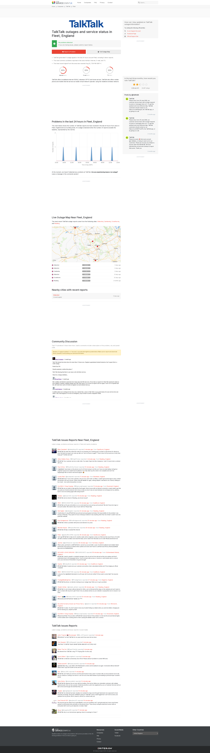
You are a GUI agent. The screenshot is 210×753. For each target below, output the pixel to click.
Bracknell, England (113, 486)
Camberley (107, 221)
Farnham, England (98, 543)
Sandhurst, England (103, 449)
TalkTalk (68, 6)
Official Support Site (132, 36)
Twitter (117, 733)
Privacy (102, 2)
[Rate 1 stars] (134, 84)
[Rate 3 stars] (140, 84)
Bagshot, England (107, 580)
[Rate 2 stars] (137, 84)
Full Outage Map (105, 52)
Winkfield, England (99, 476)
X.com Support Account (134, 31)
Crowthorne (115, 221)
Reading (57, 223)
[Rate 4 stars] (143, 84)
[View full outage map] (86, 244)
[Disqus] (86, 377)
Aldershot (100, 221)
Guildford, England (99, 503)
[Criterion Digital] (105, 748)
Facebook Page (131, 33)
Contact (110, 2)
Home (79, 2)
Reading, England (105, 459)
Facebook (117, 735)
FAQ (95, 2)
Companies (87, 2)
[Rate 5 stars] (146, 84)
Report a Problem (69, 52)
